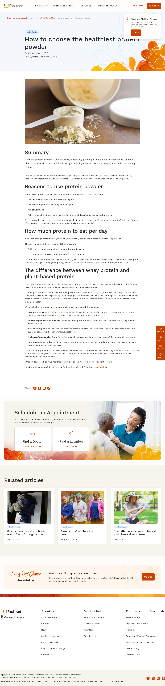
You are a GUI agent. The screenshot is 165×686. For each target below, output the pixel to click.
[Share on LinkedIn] (34, 388)
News (44, 630)
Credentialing (132, 648)
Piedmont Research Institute (140, 642)
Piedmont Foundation (94, 617)
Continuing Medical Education (141, 636)
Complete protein (56, 312)
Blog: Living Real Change (53, 648)
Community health (50, 642)
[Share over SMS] (48, 388)
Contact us (46, 654)
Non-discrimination (62, 681)
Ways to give (90, 636)
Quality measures (50, 636)
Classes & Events (92, 623)
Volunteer (88, 630)
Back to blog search (17, 18)
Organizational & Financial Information (17, 681)
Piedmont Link (133, 654)
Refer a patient (133, 617)
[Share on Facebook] (39, 388)
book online (100, 367)
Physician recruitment (137, 623)
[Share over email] (44, 388)
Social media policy (96, 681)
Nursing (130, 630)
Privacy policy (44, 681)
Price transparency (117, 681)
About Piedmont (49, 617)
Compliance (79, 681)
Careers (45, 623)
